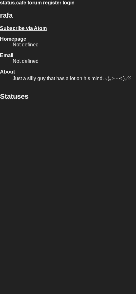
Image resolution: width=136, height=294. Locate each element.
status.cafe (13, 2)
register (52, 2)
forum (35, 2)
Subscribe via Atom (23, 28)
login (69, 2)
